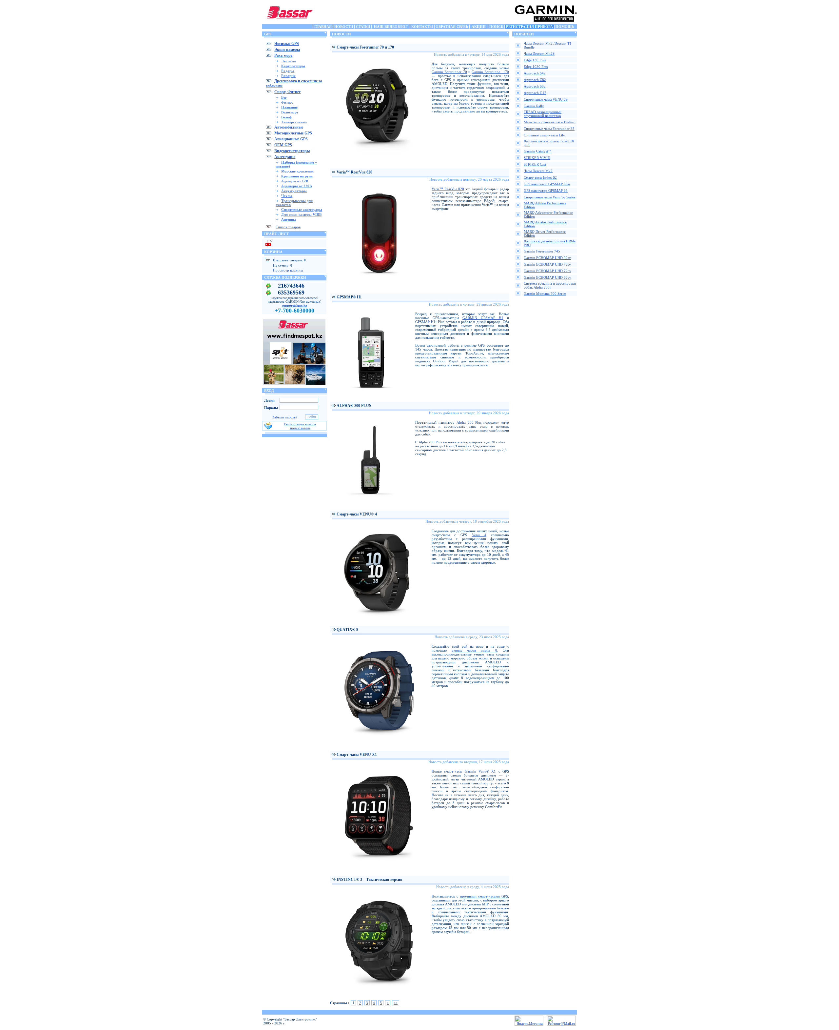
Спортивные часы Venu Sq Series (549, 197)
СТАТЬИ (363, 27)
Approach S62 (535, 86)
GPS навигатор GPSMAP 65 (546, 190)
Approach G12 (535, 93)
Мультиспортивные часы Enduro (550, 122)
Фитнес (287, 102)
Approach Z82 (535, 80)
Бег (284, 97)
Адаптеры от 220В (296, 186)
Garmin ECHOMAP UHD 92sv (547, 258)
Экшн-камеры (287, 49)
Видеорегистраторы (292, 151)
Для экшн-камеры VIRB (301, 214)
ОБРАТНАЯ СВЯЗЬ (452, 27)
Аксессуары (284, 156)
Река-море (283, 55)
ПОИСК (496, 27)
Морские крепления (297, 171)
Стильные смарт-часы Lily (544, 135)
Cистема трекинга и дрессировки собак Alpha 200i (550, 285)
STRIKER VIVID (537, 158)
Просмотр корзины (288, 270)
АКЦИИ (479, 27)
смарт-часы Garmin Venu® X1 (470, 771)
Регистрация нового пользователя (300, 426)
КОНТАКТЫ (422, 27)
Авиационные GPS (291, 139)
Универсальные (294, 122)
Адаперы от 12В (294, 181)
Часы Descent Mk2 (538, 171)
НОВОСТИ (343, 27)
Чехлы (286, 196)
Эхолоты (288, 61)
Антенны (288, 219)
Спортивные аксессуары (301, 210)
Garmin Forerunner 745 (542, 251)
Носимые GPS (286, 43)
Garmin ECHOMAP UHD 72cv (547, 271)
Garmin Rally (534, 106)
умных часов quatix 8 (474, 650)
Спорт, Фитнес (287, 92)
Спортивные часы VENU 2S (546, 99)
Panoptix (288, 76)
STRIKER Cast (535, 164)
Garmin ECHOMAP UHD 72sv (547, 264)
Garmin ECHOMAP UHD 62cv (547, 277)
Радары (287, 71)
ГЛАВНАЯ (323, 27)
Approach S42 (535, 73)
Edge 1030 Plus (536, 67)
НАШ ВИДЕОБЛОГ (391, 27)
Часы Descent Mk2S (539, 53)
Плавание (289, 107)
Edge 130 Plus (535, 60)
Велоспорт (289, 112)
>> (396, 1003)
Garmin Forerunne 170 (490, 72)
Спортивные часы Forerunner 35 (549, 129)
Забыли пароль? (284, 417)
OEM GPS (283, 145)
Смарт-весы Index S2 (540, 177)
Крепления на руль (297, 176)
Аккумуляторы (294, 191)
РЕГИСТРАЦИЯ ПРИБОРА (529, 27)
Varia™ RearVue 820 (448, 189)
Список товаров (288, 227)
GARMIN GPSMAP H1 (482, 318)
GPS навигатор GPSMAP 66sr (547, 184)
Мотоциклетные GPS (293, 133)
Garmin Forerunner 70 (449, 72)
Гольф (286, 117)
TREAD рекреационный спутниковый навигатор (542, 114)
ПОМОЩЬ (565, 27)
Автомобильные (288, 127)
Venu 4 (479, 535)
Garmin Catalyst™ (538, 151)
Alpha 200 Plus (469, 422)
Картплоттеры (293, 66)
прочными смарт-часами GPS (484, 896)
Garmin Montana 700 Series (545, 293)
